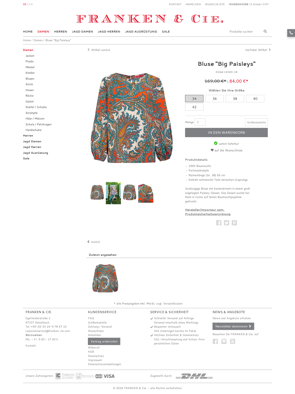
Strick (29, 84)
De (25, 4)
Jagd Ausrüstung (141, 31)
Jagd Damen (82, 31)
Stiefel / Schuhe (36, 107)
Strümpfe (31, 113)
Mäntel (30, 67)
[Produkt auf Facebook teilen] (219, 221)
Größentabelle (256, 122)
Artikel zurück (100, 50)
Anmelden (94, 335)
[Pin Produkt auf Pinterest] (234, 221)
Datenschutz (96, 356)
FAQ (91, 318)
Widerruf (94, 347)
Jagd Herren (109, 31)
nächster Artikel (256, 50)
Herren (60, 31)
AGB (91, 351)
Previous (83, 193)
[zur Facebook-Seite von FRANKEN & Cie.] (216, 340)
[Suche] (265, 31)
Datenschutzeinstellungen (104, 364)
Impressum (95, 360)
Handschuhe (33, 130)
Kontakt (175, 4)
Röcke (29, 95)
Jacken (29, 56)
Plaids (29, 61)
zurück (95, 242)
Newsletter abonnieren (231, 326)
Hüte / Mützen (34, 118)
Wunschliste (96, 331)
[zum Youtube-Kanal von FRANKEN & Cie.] (234, 340)
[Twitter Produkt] (226, 221)
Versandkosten (172, 303)
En (31, 4)
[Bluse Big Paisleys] (105, 278)
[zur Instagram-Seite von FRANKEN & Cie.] (225, 340)
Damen (43, 31)
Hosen (29, 90)
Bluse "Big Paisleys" (58, 40)
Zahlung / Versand (100, 326)
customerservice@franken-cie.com (47, 331)
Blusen (29, 78)
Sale (166, 31)
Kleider (30, 73)
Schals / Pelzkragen (38, 124)
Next (180, 118)
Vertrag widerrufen (104, 341)
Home (28, 31)
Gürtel (29, 101)
